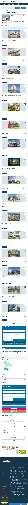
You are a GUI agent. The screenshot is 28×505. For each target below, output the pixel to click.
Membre (24, 1)
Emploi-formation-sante (13, 495)
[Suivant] (15, 323)
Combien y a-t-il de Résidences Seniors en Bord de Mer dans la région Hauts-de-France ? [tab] (13, 357)
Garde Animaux (19, 483)
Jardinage (22, 483)
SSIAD (19, 480)
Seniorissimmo (11, 494)
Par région (11, 473)
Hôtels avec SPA (12, 488)
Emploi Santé (11, 490)
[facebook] (2, 1)
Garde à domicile (24, 479)
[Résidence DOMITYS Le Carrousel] (14, 235)
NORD (3, 373)
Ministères (12, 475)
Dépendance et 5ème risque (20, 466)
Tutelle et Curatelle (12, 477)
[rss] (4, 1)
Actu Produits (16, 467)
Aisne (5, 430)
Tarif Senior (15, 488)
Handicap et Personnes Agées (22, 467)
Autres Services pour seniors (17, 484)
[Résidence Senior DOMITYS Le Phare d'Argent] (14, 271)
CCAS (12, 476)
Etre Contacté (24, 7)
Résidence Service (9, 4)
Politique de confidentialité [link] (4, 503)
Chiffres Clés (20, 471)
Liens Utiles (3, 475)
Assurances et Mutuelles (20, 476)
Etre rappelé (9, 45)
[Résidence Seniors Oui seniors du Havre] (14, 125)
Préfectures (18, 475)
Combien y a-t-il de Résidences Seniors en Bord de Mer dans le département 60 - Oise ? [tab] (13, 348)
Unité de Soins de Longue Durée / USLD (15, 470)
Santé (19, 475)
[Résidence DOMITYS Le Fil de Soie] (14, 180)
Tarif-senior (20, 495)
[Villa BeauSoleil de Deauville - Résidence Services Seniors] (14, 162)
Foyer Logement (12, 469)
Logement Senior (13, 4)
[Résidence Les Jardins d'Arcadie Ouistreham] (14, 253)
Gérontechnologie (21, 492)
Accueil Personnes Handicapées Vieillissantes (20, 469)
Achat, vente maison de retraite (14, 493)
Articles (13, 466)
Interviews (15, 466)
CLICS (16, 476)
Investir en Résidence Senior (20, 473)
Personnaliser (4, 502)
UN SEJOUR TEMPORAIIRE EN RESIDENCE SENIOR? (14, 408)
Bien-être (21, 4)
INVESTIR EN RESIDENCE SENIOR (14, 406)
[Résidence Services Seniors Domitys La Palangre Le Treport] (14, 34)
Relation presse (24, 461)
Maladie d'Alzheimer (17, 469)
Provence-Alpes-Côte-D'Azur (17, 441)
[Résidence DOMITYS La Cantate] (14, 198)
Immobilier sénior (20, 486)
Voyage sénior (23, 488)
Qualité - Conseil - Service (20, 491)
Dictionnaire (23, 471)
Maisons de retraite (5, 4)
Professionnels (3, 491)
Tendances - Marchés (16, 492)
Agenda (11, 466)
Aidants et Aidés (12, 467)
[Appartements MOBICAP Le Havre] (14, 107)
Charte (15, 461)
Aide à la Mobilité (19, 482)
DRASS (21, 475)
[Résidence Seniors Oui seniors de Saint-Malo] (14, 290)
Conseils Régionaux (22, 475)
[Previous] (12, 323)
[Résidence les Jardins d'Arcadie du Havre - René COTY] (14, 143)
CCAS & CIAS (18, 478)
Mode (18, 488)
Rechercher (17, 7)
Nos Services (11, 492)
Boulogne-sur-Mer (14, 379)
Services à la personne (18, 4)
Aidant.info (17, 495)
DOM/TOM (18, 426)
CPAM (10, 476)
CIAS (14, 476)
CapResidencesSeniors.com (21, 494)
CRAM (25, 475)
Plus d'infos (4, 45)
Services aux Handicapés (15, 480)
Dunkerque (14, 374)
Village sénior (16, 486)
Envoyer (14, 342)
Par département (15, 473)
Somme (5, 433)
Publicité (19, 461)
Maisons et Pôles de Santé (13, 496)
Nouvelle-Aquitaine (18, 437)
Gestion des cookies (19, 499)
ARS (10, 475)
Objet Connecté (20, 493)
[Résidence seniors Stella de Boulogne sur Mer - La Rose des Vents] (14, 88)
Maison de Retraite (12, 469)
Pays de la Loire (18, 440)
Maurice (18, 443)
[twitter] (3, 1)
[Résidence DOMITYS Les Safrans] (14, 216)
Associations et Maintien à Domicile (14, 481)
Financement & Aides (12, 471)
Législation (16, 471)
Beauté (20, 488)
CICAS (23, 478)
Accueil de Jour (22, 469)
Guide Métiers (18, 490)
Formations (14, 490)
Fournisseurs (11, 491)
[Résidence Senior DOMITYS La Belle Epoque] (14, 308)
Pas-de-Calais (6, 432)
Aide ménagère (19, 479)
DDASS (23, 475)
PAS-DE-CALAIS (4, 376)
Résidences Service (4, 473)
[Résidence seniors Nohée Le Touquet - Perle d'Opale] (14, 70)
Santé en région (16, 475)
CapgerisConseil (16, 494)
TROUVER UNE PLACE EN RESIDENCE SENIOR (14, 411)
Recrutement (15, 491)
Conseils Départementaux (13, 475)
